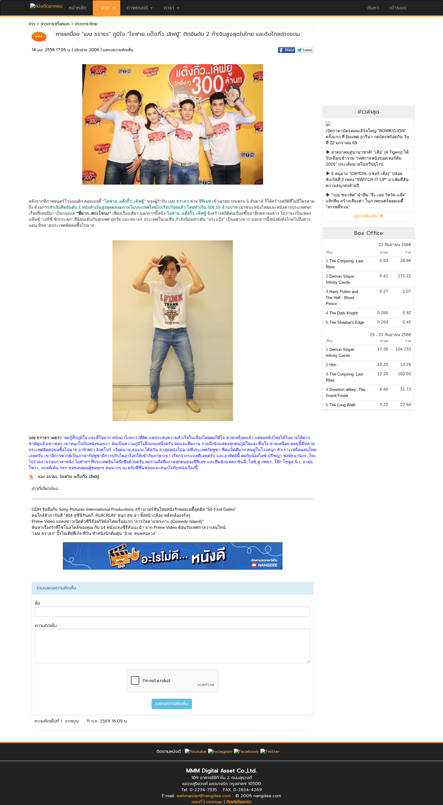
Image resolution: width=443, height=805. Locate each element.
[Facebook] (246, 751)
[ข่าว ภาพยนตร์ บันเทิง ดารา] (46, 5)
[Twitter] (270, 751)
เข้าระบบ (398, 7)
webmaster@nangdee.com (203, 796)
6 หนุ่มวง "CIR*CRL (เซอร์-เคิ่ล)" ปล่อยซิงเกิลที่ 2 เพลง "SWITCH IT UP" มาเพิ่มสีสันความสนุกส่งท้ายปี (367, 179)
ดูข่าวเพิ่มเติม (366, 216)
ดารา (169, 7)
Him (332, 365)
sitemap (214, 802)
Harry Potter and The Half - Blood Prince (342, 297)
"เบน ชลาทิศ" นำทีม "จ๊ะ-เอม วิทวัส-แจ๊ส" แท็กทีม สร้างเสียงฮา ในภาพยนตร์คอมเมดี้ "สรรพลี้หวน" (366, 200)
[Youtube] (195, 751)
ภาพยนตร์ (137, 7)
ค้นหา (373, 7)
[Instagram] (220, 751)
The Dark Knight (343, 313)
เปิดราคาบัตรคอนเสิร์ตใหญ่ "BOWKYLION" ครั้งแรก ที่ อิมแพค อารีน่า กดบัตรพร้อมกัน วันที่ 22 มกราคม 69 (367, 136)
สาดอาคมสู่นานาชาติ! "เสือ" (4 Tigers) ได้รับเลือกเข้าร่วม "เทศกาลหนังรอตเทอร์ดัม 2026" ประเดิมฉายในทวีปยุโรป (367, 158)
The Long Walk (342, 405)
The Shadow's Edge (346, 322)
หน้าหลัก (77, 7)
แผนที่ (197, 802)
